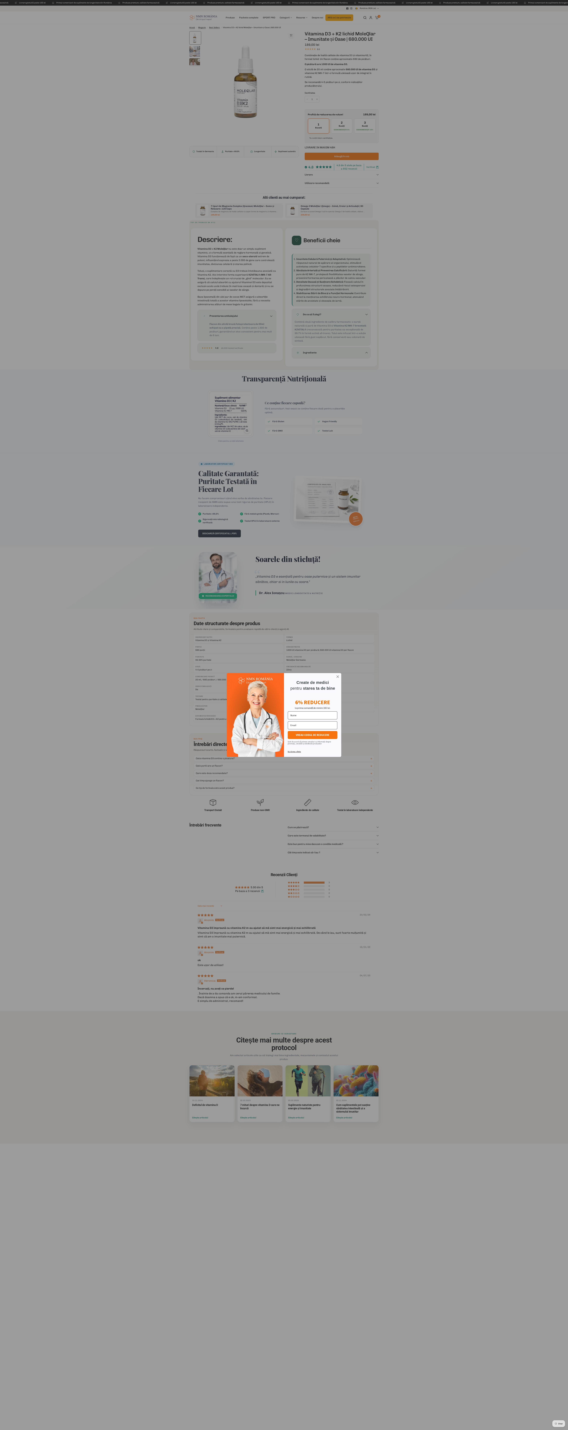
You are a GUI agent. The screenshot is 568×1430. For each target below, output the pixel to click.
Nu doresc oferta (294, 751)
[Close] (337, 676)
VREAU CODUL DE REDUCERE (312, 735)
